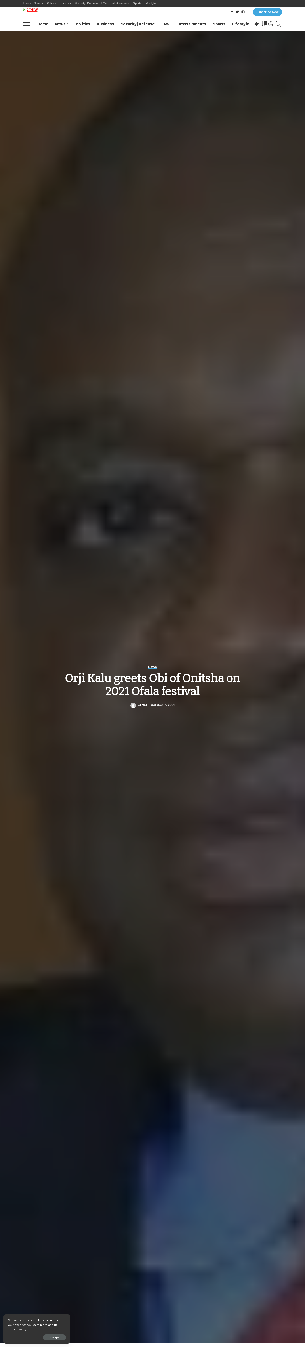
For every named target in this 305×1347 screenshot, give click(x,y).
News (152, 667)
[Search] (278, 24)
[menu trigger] (28, 24)
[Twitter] (237, 12)
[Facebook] (232, 12)
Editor (142, 704)
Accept (54, 1337)
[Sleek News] (30, 10)
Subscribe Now (267, 12)
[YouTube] (243, 12)
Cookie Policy (17, 1329)
